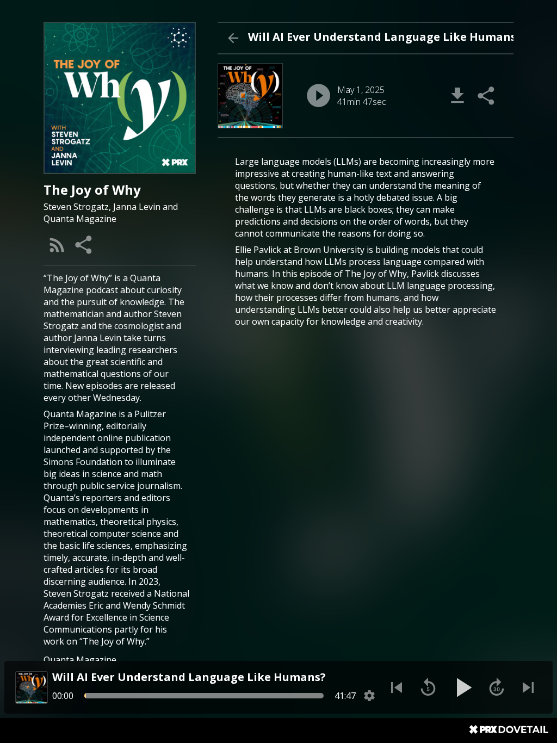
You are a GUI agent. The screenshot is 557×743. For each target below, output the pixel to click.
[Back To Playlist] (233, 38)
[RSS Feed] (57, 244)
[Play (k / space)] (462, 687)
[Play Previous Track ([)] (396, 687)
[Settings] (369, 695)
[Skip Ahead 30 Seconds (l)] (496, 687)
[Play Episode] (318, 95)
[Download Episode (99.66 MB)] (457, 95)
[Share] (84, 244)
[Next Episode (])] (528, 687)
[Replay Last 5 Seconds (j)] (428, 687)
